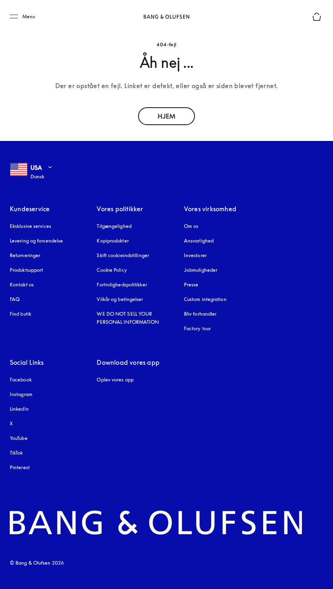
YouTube (19, 438)
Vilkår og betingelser (120, 299)
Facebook (21, 380)
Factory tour (197, 328)
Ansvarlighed (199, 241)
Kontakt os (22, 285)
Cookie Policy (112, 270)
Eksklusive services (30, 226)
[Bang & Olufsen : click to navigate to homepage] (166, 17)
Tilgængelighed (114, 226)
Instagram (21, 394)
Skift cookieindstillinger (123, 255)
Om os (191, 226)
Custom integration (205, 299)
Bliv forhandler (200, 314)
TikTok (16, 453)
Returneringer (25, 255)
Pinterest (20, 467)
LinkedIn (19, 409)
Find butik (20, 314)
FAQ (14, 299)
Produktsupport (26, 270)
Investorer (195, 255)
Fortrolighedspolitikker (122, 285)
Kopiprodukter (112, 241)
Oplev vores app (115, 380)
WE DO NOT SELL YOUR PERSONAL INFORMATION (128, 318)
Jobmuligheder (200, 270)
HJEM (166, 116)
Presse (191, 285)
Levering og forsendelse (36, 241)
